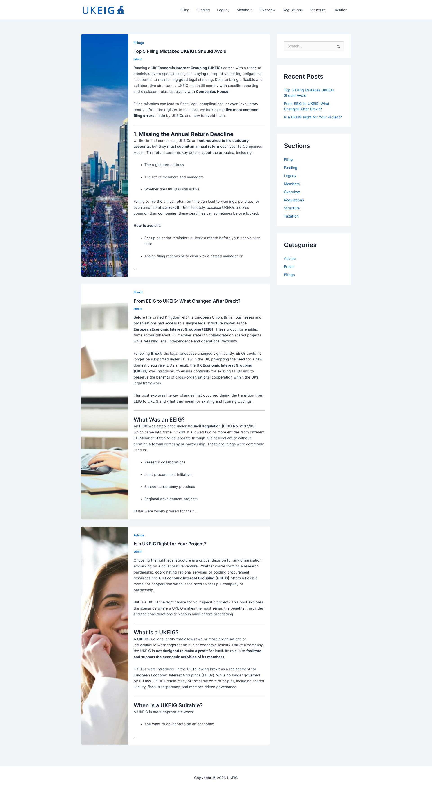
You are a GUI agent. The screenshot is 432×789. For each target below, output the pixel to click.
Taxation (340, 10)
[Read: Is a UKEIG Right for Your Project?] (104, 635)
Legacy (223, 10)
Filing (184, 10)
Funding (203, 10)
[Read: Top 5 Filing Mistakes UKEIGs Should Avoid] (104, 155)
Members (244, 10)
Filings (139, 43)
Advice (139, 535)
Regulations (293, 10)
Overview (268, 10)
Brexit (138, 292)
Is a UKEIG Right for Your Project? (170, 543)
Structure (318, 10)
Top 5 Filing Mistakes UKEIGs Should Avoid (180, 51)
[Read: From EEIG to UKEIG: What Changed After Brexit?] (104, 401)
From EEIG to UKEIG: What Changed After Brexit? (187, 301)
